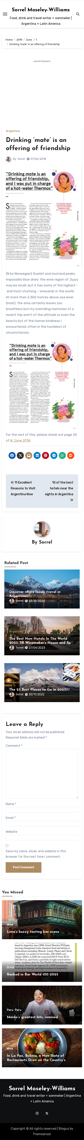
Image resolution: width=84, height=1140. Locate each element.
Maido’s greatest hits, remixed (32, 1017)
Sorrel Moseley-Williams (41, 10)
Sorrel (21, 159)
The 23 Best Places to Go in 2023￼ (39, 690)
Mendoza (31, 682)
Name (11, 804)
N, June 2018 (19, 440)
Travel (43, 682)
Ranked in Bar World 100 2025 (32, 974)
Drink (10, 967)
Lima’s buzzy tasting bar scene (33, 932)
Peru (10, 1010)
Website (11, 832)
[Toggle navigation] (5, 14)
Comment (14, 746)
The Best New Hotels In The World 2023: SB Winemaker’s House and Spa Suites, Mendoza (41, 643)
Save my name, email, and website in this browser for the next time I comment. (36, 853)
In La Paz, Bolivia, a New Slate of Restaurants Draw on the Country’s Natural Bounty (36, 1060)
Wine (10, 924)
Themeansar (42, 1134)
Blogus (64, 1128)
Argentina (13, 131)
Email (11, 818)
